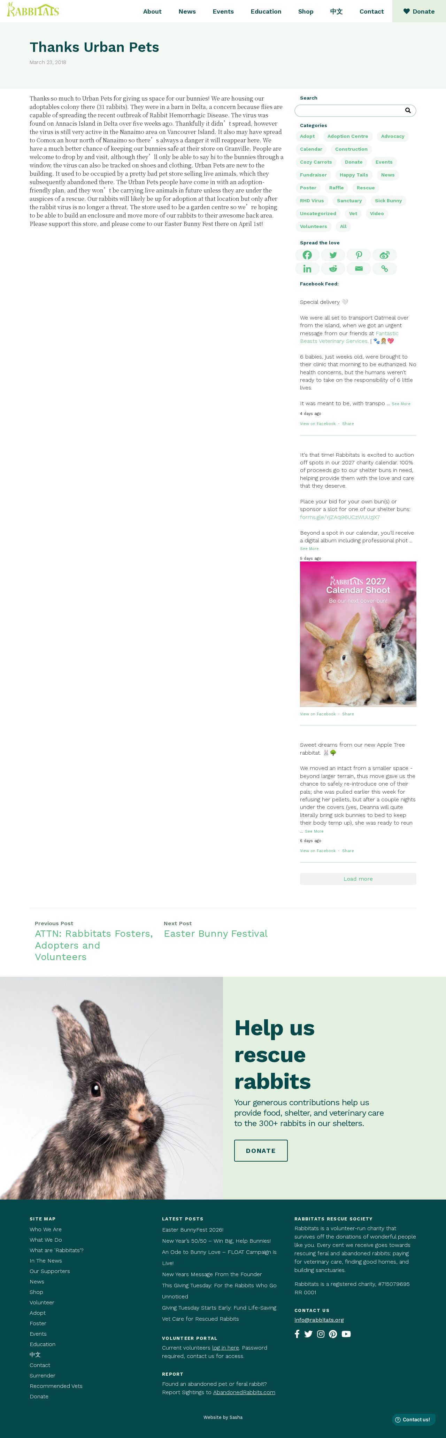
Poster (308, 187)
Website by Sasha (223, 1417)
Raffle (336, 187)
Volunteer (42, 1302)
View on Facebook (318, 424)
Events (223, 11)
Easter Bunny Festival (216, 933)
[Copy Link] (384, 268)
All (343, 226)
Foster (38, 1323)
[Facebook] (307, 255)
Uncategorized (318, 213)
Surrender (42, 1375)
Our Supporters (50, 1271)
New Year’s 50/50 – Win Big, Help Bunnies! (216, 1240)
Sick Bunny (388, 200)
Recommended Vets (56, 1386)
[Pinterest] (359, 255)
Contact (372, 11)
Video (377, 213)
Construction (351, 149)
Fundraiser (313, 175)
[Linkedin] (307, 268)
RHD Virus (312, 200)
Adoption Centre (348, 136)
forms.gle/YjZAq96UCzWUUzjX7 (340, 517)
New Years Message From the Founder (212, 1274)
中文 (336, 11)
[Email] (359, 268)
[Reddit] (333, 268)
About (152, 11)
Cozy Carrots (316, 162)
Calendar (311, 149)
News (187, 11)
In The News (46, 1260)
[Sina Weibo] (384, 255)
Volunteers (313, 226)
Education (266, 11)
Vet (353, 213)
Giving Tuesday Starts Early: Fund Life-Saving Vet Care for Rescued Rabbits (219, 1313)
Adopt (307, 136)
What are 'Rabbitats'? (57, 1250)
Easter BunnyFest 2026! (192, 1229)
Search (308, 98)
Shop (306, 11)
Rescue (366, 187)
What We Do (46, 1239)
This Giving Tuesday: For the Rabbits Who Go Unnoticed (219, 1291)
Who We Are (46, 1229)
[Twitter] (333, 255)
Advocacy (393, 136)
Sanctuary (349, 200)
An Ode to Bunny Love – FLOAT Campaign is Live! (219, 1257)
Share (348, 424)
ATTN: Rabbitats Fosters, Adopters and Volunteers (94, 945)
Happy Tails (354, 175)
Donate (354, 162)
